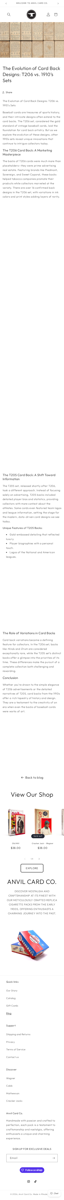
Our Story (12, 990)
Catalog (11, 998)
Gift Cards (12, 1005)
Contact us (12, 1057)
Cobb (9, 1085)
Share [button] (9, 92)
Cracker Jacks (14, 1100)
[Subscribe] (53, 1158)
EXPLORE (32, 868)
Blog (8, 1013)
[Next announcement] (58, 3)
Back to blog (34, 777)
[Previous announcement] (6, 3)
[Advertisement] (32, 335)
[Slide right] (39, 858)
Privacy (10, 1041)
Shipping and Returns (18, 1034)
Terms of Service (15, 1049)
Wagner (10, 1078)
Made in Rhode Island (43, 1194)
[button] (9, 14)
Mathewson (12, 1093)
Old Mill (15, 843)
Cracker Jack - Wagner (42, 843)
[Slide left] (24, 858)
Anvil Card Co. (26, 1194)
